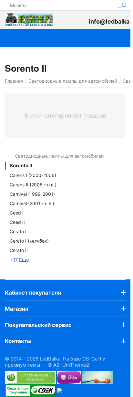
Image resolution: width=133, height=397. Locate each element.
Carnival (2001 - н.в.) (32, 203)
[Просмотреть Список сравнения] (66, 19)
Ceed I (17, 212)
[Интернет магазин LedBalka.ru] (29, 20)
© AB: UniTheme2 (68, 365)
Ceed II (17, 222)
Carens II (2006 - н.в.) (33, 184)
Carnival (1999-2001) (32, 194)
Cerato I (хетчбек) (29, 241)
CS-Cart (91, 359)
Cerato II (19, 250)
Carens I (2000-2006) (33, 175)
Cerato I (18, 231)
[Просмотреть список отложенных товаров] (80, 19)
